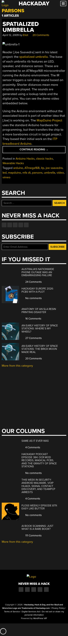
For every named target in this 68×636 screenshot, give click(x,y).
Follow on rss (20, 225)
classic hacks (44, 158)
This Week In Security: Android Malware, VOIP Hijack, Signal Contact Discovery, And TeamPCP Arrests (38, 486)
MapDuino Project (49, 120)
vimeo (6, 177)
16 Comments (33, 318)
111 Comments (33, 535)
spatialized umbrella (33, 57)
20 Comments (40, 35)
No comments (33, 298)
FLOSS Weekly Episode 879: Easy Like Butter (39, 507)
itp (42, 168)
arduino (18, 168)
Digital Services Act (31, 611)
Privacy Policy (58, 608)
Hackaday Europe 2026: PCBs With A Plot (38, 290)
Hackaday (34, 3)
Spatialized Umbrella (21, 27)
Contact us (26, 225)
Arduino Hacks (25, 158)
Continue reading (41, 150)
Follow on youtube (15, 225)
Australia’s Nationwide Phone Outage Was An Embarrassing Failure (38, 272)
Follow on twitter (9, 225)
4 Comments (32, 447)
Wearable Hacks (13, 163)
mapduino (14, 172)
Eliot (25, 35)
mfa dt (26, 172)
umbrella (49, 172)
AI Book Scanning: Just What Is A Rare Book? (37, 527)
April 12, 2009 (11, 35)
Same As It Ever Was (35, 440)
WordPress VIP (40, 618)
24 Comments (33, 282)
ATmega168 (32, 168)
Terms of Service (12, 611)
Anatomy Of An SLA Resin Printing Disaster (39, 310)
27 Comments (33, 338)
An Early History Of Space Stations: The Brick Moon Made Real (40, 349)
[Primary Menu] (63, 3)
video (60, 172)
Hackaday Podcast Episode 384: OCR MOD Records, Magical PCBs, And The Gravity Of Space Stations (39, 460)
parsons (37, 172)
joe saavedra (54, 168)
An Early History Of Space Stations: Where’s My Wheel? (40, 328)
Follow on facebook (4, 225)
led (5, 172)
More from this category (17, 365)
